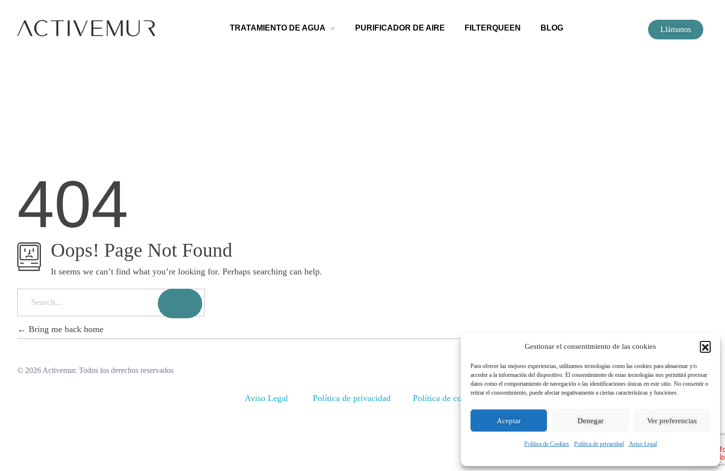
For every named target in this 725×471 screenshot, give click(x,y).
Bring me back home (65, 329)
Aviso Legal (643, 443)
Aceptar (509, 421)
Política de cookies (446, 398)
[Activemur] (86, 28)
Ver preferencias (672, 421)
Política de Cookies (546, 443)
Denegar (591, 421)
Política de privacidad (599, 443)
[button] (705, 346)
